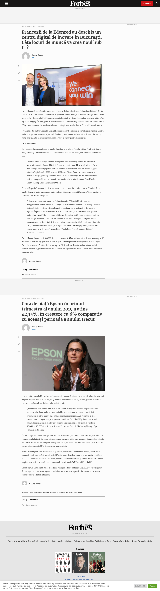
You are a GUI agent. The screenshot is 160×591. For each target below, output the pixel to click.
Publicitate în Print (103, 541)
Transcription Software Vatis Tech (80, 579)
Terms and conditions (17, 541)
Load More (80, 515)
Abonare (146, 3)
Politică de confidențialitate (60, 541)
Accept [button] (152, 586)
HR (33, 57)
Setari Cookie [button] (140, 586)
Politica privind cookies (84, 541)
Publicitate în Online (121, 541)
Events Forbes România (142, 541)
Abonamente (41, 541)
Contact (31, 541)
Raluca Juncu (37, 55)
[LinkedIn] (19, 81)
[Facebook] (19, 66)
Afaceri (34, 329)
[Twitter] (19, 73)
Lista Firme (80, 577)
